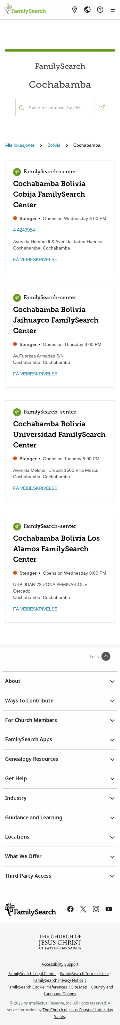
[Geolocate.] (102, 107)
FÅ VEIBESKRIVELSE (35, 259)
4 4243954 (24, 230)
